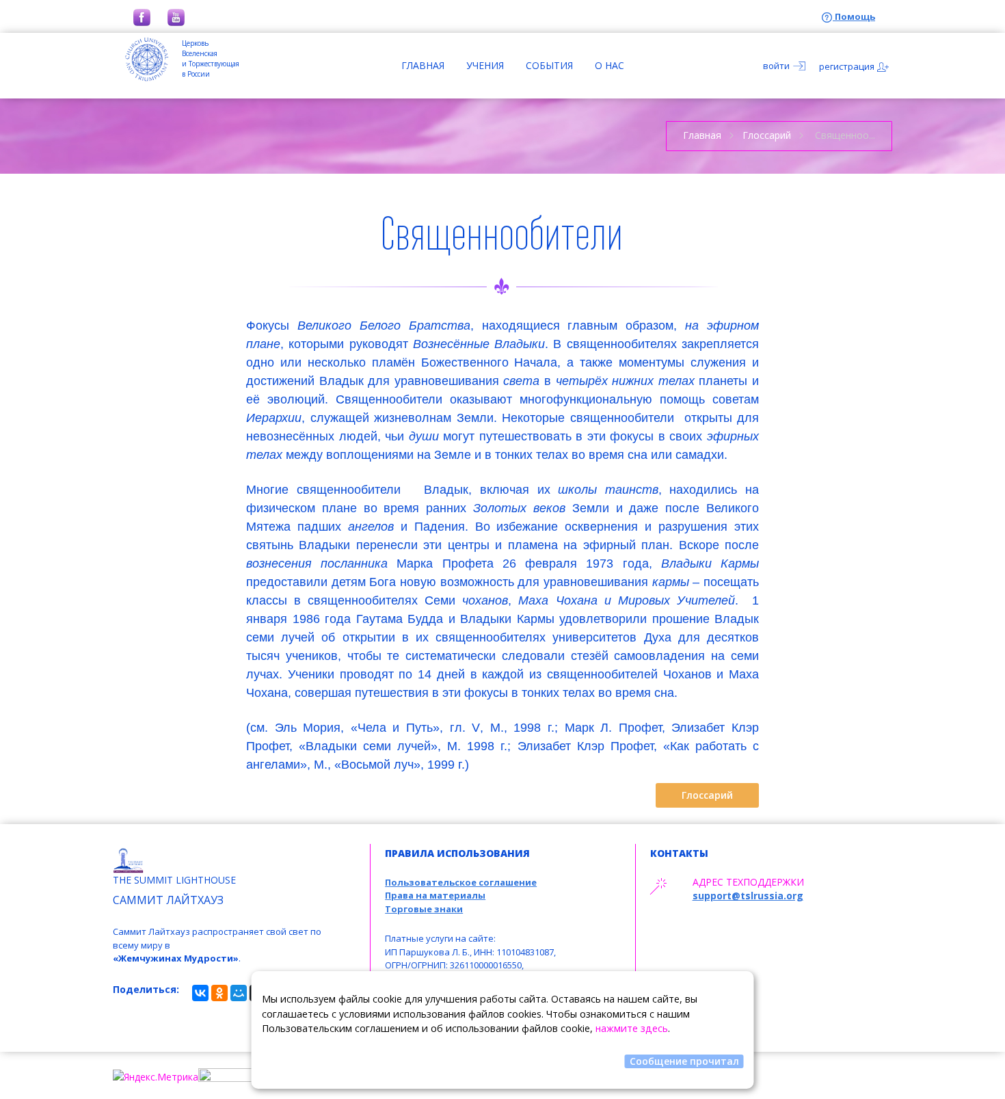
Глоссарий (766, 135)
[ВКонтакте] (200, 993)
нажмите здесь (631, 1028)
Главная (422, 65)
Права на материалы (435, 895)
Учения (485, 65)
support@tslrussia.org (748, 895)
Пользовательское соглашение (461, 882)
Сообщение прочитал (684, 1061)
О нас (609, 65)
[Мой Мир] (238, 993)
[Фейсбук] (141, 16)
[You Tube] (176, 16)
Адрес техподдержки (748, 881)
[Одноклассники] (219, 993)
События (549, 65)
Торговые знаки (424, 909)
